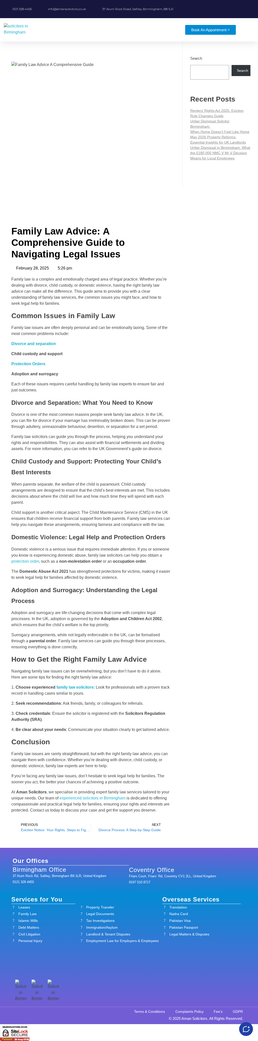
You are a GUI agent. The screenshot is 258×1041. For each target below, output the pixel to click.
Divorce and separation (33, 344)
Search (196, 58)
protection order (25, 561)
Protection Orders (28, 364)
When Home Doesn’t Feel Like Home (219, 132)
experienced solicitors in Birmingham (92, 798)
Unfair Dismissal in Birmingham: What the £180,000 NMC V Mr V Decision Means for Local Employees (220, 153)
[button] (163, 30)
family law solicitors (75, 687)
